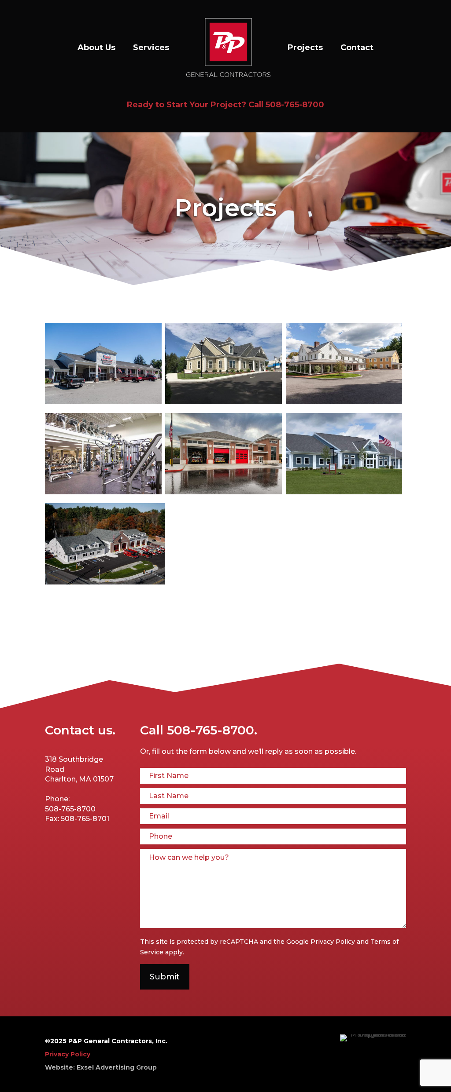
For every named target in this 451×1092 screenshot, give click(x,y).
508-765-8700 (295, 105)
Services (151, 47)
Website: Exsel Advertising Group (101, 1067)
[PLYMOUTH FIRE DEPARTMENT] (223, 492)
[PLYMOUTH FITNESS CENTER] (103, 492)
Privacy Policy (333, 942)
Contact (356, 47)
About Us (96, 47)
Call (198, 730)
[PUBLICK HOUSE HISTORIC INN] (344, 402)
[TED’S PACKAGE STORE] (103, 402)
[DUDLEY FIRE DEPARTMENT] (105, 582)
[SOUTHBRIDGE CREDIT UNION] (223, 402)
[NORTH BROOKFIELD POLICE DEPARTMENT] (344, 492)
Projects (305, 47)
